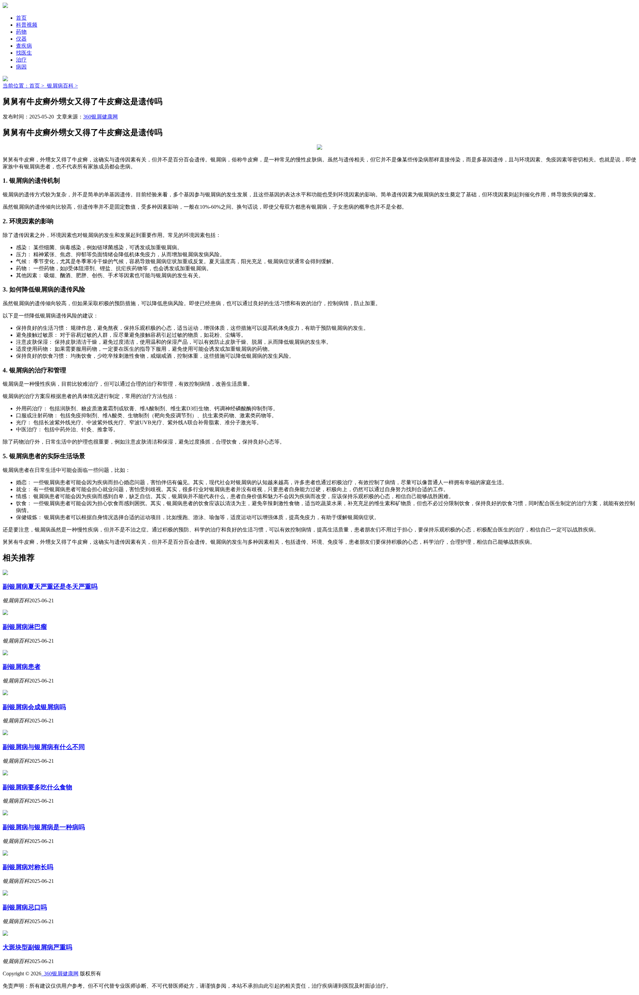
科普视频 (26, 25)
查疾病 (24, 46)
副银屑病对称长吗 (28, 867)
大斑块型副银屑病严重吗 (37, 947)
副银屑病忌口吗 (25, 907)
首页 (21, 18)
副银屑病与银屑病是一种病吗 (44, 827)
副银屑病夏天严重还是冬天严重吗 (50, 586)
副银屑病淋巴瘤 (25, 626)
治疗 (21, 60)
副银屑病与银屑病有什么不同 (44, 746)
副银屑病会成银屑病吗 (34, 706)
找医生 (24, 53)
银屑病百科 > (62, 86)
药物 (21, 32)
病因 (21, 67)
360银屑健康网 (100, 116)
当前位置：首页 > (25, 86)
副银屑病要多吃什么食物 (37, 787)
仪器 (21, 39)
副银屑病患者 (22, 666)
